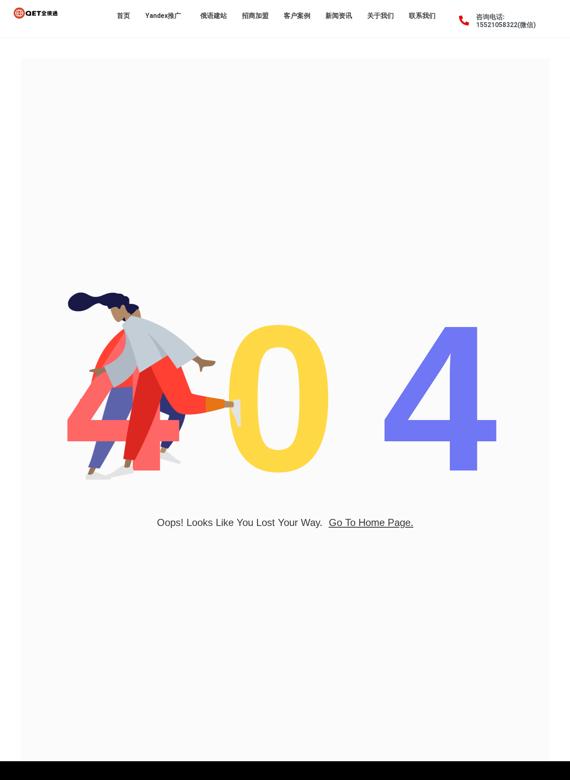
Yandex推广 (163, 16)
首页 (123, 16)
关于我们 (380, 16)
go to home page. (371, 522)
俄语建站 (213, 16)
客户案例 (297, 16)
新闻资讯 (338, 16)
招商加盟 (255, 16)
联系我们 (422, 16)
